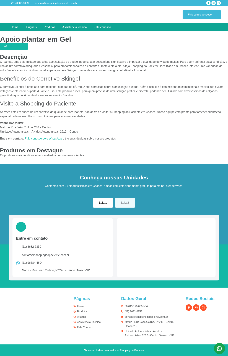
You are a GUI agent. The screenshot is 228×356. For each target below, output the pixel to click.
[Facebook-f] (208, 3)
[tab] (103, 203)
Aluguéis (31, 27)
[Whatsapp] (219, 3)
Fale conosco (102, 27)
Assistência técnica (74, 27)
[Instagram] (213, 3)
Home (14, 27)
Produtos (49, 27)
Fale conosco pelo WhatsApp (43, 138)
